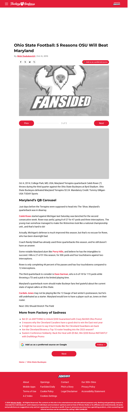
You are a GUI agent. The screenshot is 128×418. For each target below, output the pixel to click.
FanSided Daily (47, 386)
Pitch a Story (67, 386)
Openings (45, 382)
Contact (65, 382)
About (26, 382)
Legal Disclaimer (69, 391)
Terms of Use (29, 391)
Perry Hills (58, 251)
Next (101, 123)
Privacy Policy (88, 386)
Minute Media (16, 403)
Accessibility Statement (93, 391)
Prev (26, 123)
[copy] (34, 62)
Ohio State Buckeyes (36, 362)
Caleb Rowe (25, 216)
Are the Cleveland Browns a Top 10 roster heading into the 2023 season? (58, 329)
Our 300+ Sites (89, 382)
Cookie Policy (47, 391)
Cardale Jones (26, 293)
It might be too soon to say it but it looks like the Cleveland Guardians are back (60, 326)
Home (21, 362)
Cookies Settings (48, 396)
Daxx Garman (61, 274)
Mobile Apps (29, 386)
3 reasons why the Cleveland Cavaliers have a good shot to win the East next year (62, 322)
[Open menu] (6, 3)
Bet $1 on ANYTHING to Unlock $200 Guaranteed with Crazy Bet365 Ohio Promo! (62, 319)
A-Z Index (27, 396)
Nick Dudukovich (26, 56)
